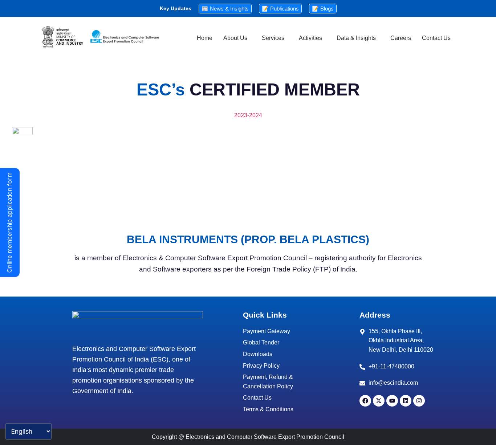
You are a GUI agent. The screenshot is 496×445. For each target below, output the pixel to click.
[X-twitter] (379, 401)
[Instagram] (419, 401)
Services (273, 38)
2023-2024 (248, 115)
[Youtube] (392, 401)
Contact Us (436, 38)
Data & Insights (356, 38)
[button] (237, 38)
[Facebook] (365, 401)
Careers (400, 38)
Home (204, 38)
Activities (310, 38)
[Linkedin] (405, 401)
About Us (235, 38)
